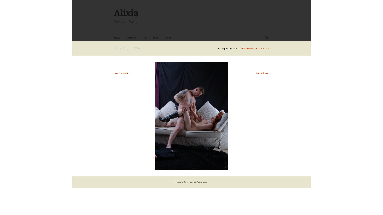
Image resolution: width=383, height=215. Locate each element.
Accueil (117, 37)
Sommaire (131, 37)
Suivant (262, 72)
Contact (168, 37)
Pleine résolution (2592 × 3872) (255, 48)
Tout (144, 37)
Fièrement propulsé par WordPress (191, 182)
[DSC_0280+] (191, 115)
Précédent (122, 72)
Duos (155, 37)
